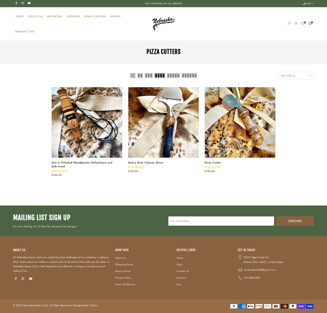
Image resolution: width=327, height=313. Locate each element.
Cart (179, 284)
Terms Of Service (125, 284)
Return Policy (122, 271)
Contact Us (183, 271)
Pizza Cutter (213, 162)
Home (180, 258)
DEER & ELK (35, 16)
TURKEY (19, 16)
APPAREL (115, 16)
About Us (120, 258)
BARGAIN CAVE (25, 31)
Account (181, 278)
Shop (179, 264)
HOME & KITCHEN (95, 16)
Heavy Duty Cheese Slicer (146, 162)
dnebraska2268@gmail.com (260, 270)
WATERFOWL (55, 16)
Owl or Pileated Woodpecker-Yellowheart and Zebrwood (81, 164)
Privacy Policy (123, 278)
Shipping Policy (124, 264)
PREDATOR (73, 16)
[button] (59, 171)
